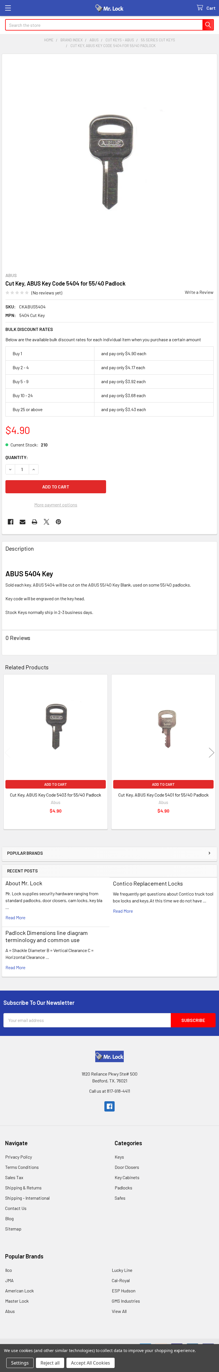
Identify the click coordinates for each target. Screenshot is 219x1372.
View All (119, 1311)
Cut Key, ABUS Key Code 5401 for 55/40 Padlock (163, 794)
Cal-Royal (121, 1280)
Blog (9, 1218)
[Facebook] (10, 522)
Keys (119, 1156)
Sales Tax (14, 1177)
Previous (7, 752)
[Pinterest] (58, 522)
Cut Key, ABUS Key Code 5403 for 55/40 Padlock (55, 794)
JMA (9, 1280)
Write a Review (199, 292)
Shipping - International (27, 1198)
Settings (20, 1363)
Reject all (50, 1363)
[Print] (34, 522)
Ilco (8, 1270)
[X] (46, 522)
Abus (10, 1311)
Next (211, 752)
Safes (120, 1198)
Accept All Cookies (90, 1363)
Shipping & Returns (23, 1187)
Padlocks (123, 1187)
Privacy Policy (18, 1156)
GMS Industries (126, 1301)
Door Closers (127, 1167)
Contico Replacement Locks (148, 883)
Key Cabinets (127, 1177)
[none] (109, 161)
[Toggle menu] (8, 8)
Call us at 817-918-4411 (109, 1091)
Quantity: (16, 457)
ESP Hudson (123, 1290)
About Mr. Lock (23, 883)
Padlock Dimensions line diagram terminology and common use (46, 936)
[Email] (22, 522)
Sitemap (13, 1228)
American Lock (19, 1290)
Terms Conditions (22, 1167)
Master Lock (17, 1301)
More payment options (55, 504)
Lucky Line (122, 1270)
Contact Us (16, 1208)
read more (15, 917)
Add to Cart (55, 784)
